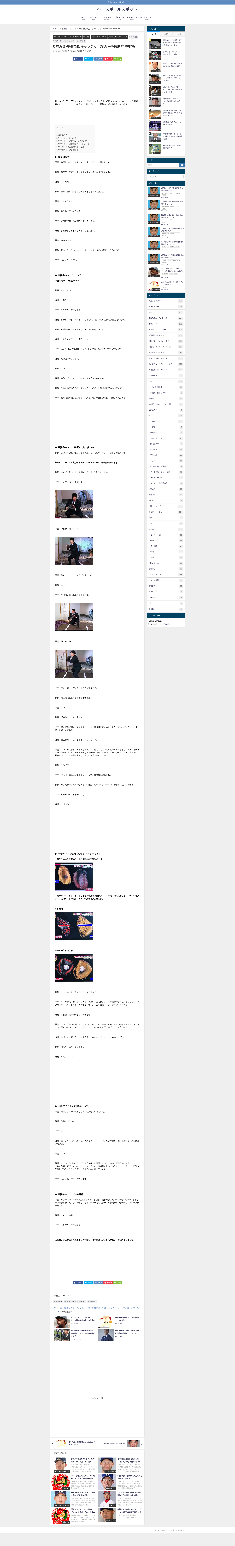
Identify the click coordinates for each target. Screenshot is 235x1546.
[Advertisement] (97, 81)
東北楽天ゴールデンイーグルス (165, 364)
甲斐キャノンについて (67, 138)
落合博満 (165, 495)
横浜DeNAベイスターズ (165, 318)
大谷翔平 (166, 421)
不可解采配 (165, 375)
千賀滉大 (166, 427)
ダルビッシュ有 (166, 438)
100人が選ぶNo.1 (165, 387)
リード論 (56, 36)
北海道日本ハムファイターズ (165, 347)
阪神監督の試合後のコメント (165, 370)
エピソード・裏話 (165, 512)
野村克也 (86, 36)
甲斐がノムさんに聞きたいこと (71, 147)
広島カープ (165, 324)
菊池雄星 (166, 455)
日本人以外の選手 (166, 478)
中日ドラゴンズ (165, 312)
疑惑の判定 (165, 410)
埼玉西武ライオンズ (165, 335)
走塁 (166, 557)
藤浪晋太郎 (166, 444)
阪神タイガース (165, 307)
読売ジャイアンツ (165, 301)
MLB (165, 416)
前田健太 (166, 449)
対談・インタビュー (99, 36)
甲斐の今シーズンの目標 (68, 150)
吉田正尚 (166, 433)
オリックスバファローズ (165, 358)
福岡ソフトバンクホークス (71, 36)
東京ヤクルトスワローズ (165, 330)
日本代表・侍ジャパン (165, 393)
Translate (168, 624)
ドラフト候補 (165, 580)
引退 (165, 523)
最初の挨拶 (62, 135)
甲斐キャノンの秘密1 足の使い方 (72, 141)
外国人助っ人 (165, 563)
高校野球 (165, 586)
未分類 (165, 609)
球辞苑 (165, 398)
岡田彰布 (165, 500)
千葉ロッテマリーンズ (165, 352)
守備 (166, 552)
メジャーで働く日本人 (166, 483)
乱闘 (165, 518)
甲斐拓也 (82, 41)
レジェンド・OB (121, 36)
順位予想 (165, 569)
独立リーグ (165, 592)
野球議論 (165, 598)
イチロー (166, 461)
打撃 (166, 540)
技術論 (110, 36)
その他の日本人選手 (166, 466)
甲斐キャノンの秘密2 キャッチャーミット (75, 144)
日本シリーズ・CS (165, 381)
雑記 (165, 603)
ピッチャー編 (166, 535)
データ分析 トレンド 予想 (166, 472)
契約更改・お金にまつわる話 (165, 404)
